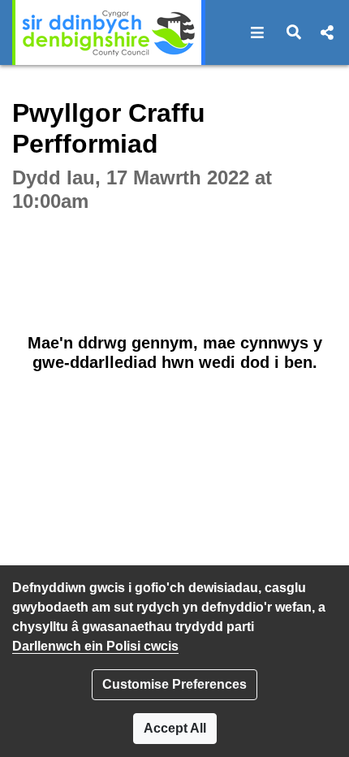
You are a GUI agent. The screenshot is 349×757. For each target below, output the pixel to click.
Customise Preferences (174, 684)
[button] (258, 32)
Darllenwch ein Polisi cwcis (95, 646)
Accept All (175, 728)
